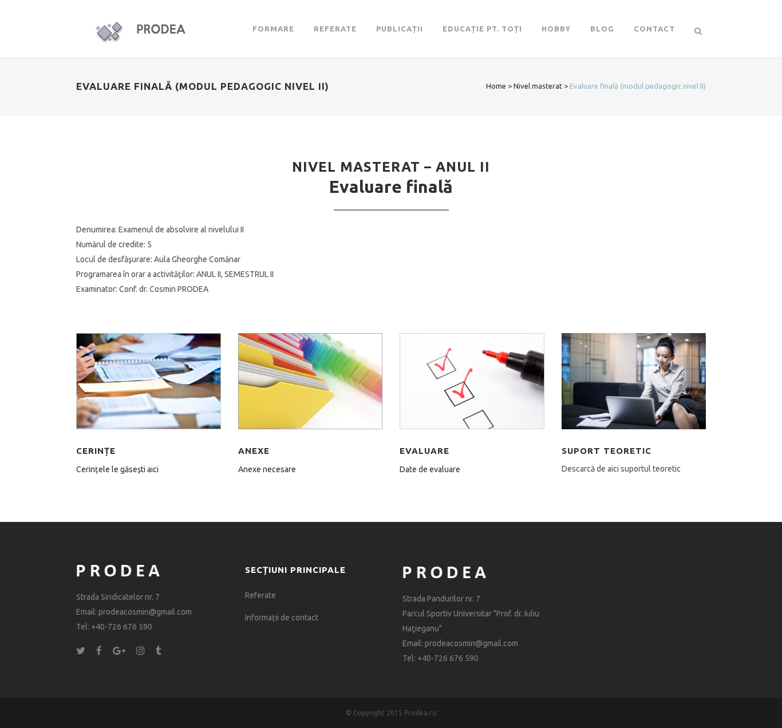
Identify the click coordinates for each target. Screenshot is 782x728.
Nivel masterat (538, 86)
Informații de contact (281, 617)
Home (496, 86)
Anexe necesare (267, 469)
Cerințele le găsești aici (117, 469)
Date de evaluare (430, 469)
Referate (260, 595)
